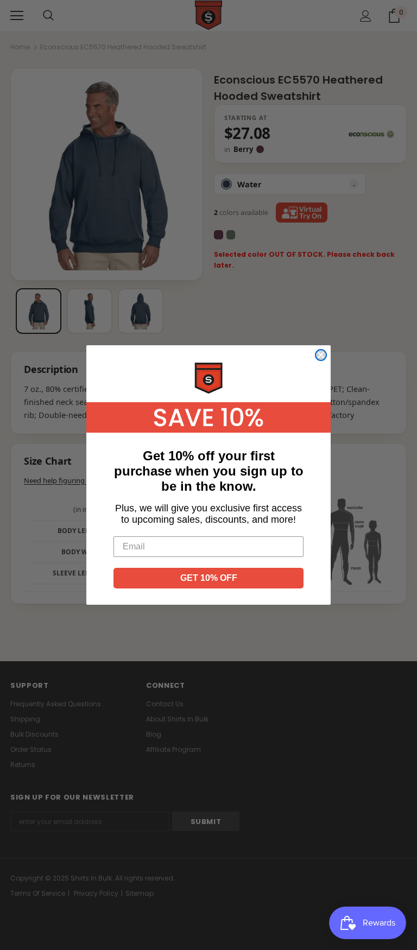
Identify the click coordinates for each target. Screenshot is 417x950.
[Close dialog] (320, 355)
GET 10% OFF (208, 577)
